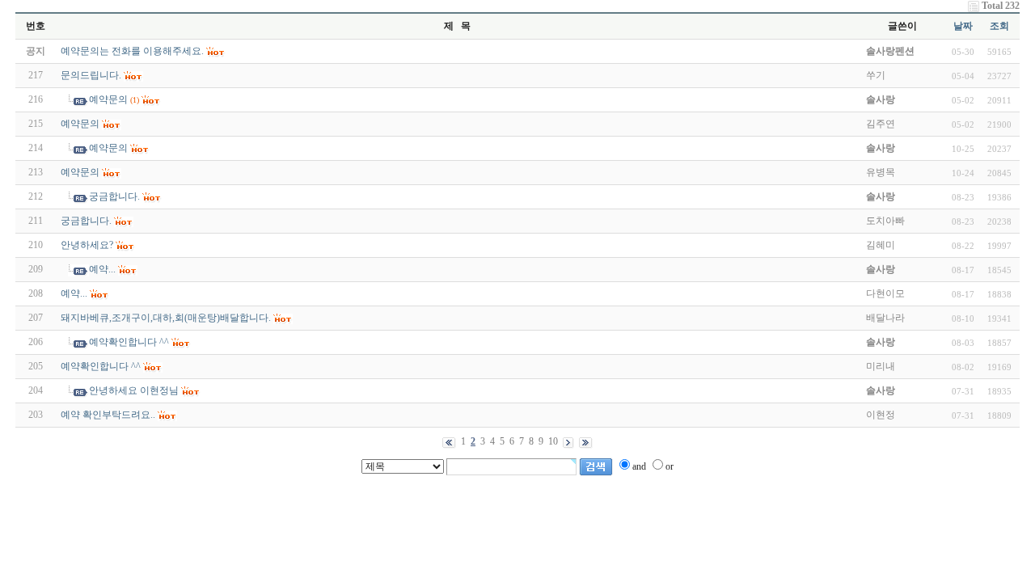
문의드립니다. (91, 75)
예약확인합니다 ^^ (129, 342)
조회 (999, 26)
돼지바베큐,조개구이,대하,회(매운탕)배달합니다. (166, 317)
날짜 (963, 26)
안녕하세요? (87, 245)
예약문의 (108, 99)
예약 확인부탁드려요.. (108, 414)
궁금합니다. (114, 196)
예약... (102, 269)
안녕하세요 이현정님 (134, 390)
